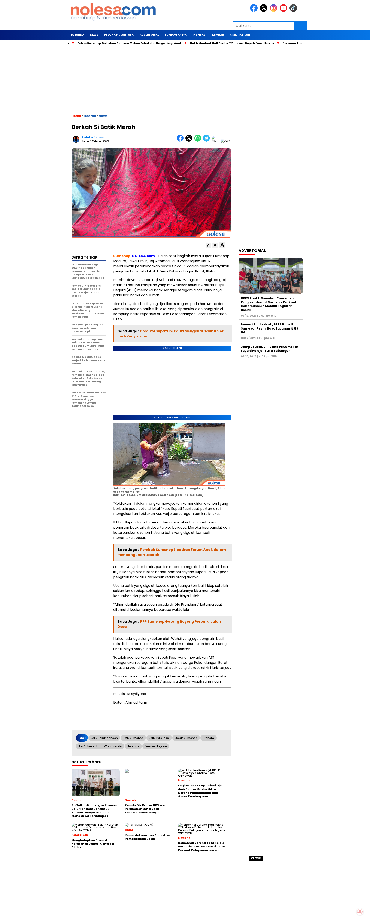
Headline (133, 746)
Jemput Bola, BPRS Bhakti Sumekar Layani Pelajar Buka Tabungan (269, 349)
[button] (208, 245)
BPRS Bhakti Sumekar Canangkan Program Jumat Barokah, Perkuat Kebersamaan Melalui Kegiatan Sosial (269, 304)
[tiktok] (293, 10)
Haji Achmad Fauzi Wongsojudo (100, 746)
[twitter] (264, 10)
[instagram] (274, 10)
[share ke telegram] (207, 140)
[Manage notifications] (360, 911)
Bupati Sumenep (186, 738)
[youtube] (284, 10)
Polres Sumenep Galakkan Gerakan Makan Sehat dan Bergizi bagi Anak (108, 43)
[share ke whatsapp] (198, 140)
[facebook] (254, 10)
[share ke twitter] (189, 140)
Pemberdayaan (156, 746)
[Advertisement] (185, 891)
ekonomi (209, 738)
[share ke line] (216, 140)
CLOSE (256, 858)
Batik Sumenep (133, 738)
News (103, 116)
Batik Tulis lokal (159, 738)
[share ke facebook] (181, 140)
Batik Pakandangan (104, 738)
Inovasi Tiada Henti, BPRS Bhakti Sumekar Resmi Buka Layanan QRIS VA (269, 328)
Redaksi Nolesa (93, 137)
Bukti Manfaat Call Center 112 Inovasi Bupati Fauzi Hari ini (211, 43)
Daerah (90, 116)
